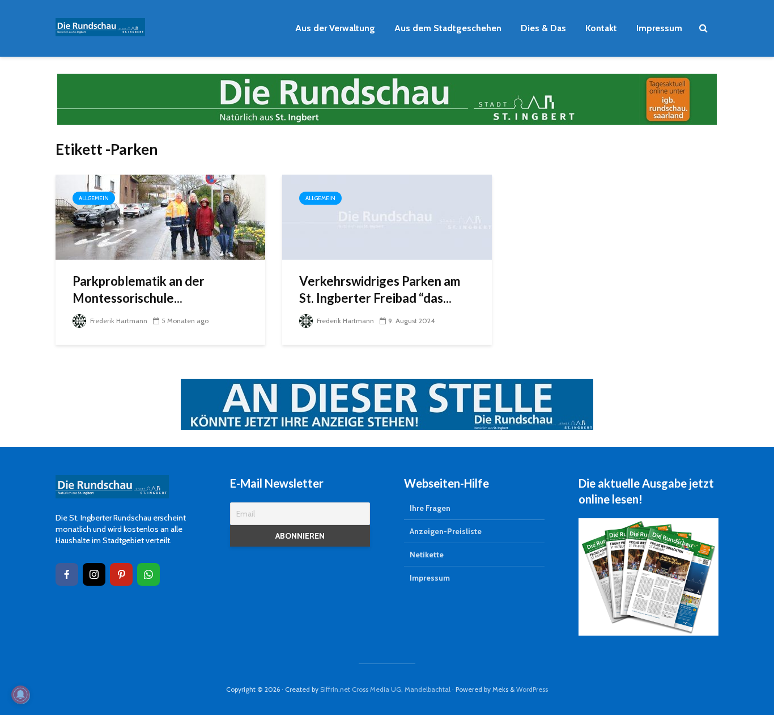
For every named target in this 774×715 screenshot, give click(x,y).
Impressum (659, 28)
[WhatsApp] (148, 574)
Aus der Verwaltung (335, 28)
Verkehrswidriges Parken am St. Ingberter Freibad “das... (379, 289)
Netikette (427, 554)
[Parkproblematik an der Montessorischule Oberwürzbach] (160, 216)
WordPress (532, 689)
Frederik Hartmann (117, 320)
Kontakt (601, 28)
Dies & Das (543, 28)
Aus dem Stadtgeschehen (447, 28)
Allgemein (94, 198)
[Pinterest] (121, 574)
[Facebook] (67, 574)
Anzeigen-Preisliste (446, 531)
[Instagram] (94, 574)
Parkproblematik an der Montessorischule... (139, 289)
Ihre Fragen (430, 508)
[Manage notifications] (20, 695)
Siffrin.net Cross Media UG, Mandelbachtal (385, 689)
